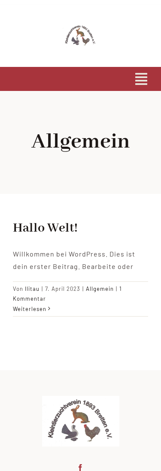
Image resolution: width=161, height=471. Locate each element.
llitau (32, 288)
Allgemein (100, 288)
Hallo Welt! (45, 228)
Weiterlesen (29, 308)
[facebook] (80, 467)
